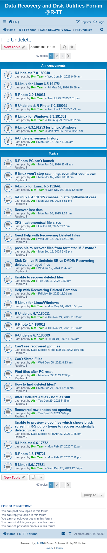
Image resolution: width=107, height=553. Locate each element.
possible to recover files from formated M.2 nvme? (55, 248)
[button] (68, 56)
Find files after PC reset (33, 372)
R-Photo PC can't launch (34, 161)
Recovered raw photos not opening (43, 410)
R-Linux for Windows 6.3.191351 (40, 116)
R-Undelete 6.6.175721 (32, 443)
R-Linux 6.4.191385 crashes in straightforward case (55, 197)
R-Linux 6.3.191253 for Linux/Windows (45, 127)
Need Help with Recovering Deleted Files (47, 235)
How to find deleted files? (35, 384)
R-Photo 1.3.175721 (30, 454)
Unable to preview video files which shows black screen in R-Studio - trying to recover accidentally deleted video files (55, 426)
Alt (33, 141)
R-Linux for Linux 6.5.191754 (38, 84)
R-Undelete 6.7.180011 (32, 314)
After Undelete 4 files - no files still (42, 397)
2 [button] (57, 56)
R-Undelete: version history (36, 138)
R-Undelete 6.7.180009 (32, 335)
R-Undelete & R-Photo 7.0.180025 (41, 106)
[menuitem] (14, 22)
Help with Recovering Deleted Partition (46, 290)
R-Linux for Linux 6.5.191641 (38, 186)
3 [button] (62, 56)
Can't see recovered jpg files (37, 346)
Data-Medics (39, 349)
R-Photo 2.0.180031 (30, 95)
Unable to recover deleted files (39, 277)
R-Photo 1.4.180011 (30, 324)
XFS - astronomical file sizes (38, 223)
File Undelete (16, 40)
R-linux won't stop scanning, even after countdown (55, 174)
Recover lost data (29, 210)
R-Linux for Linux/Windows (37, 303)
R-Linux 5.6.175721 (30, 465)
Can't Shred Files (28, 359)
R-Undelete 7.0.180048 (32, 73)
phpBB (40, 543)
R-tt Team (37, 76)
